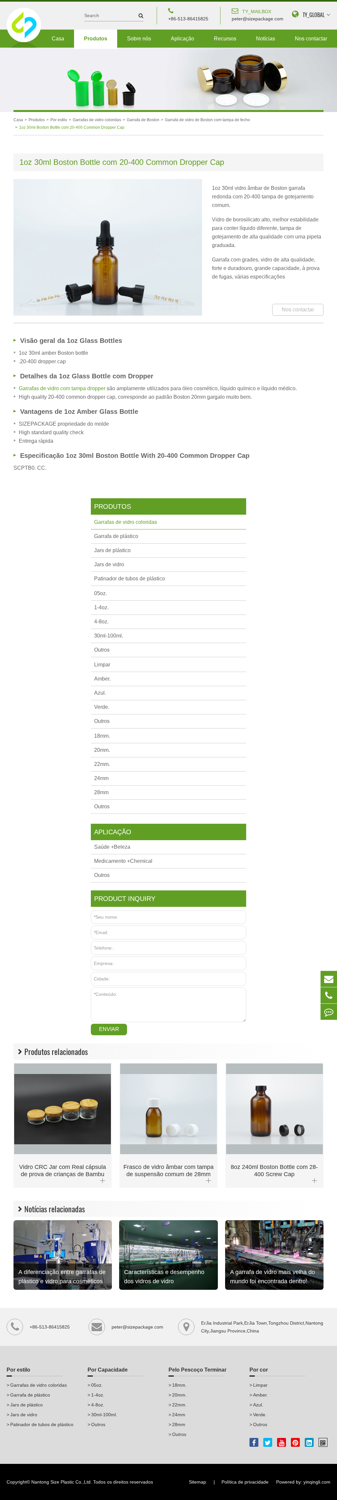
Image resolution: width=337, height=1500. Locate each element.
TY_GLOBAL (313, 14)
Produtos (95, 38)
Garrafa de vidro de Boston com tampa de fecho (207, 120)
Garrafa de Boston (143, 120)
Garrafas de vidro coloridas (97, 120)
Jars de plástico (112, 550)
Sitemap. (198, 1482)
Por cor (258, 1370)
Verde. (101, 707)
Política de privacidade (245, 1482)
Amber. (102, 679)
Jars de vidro (109, 564)
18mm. (102, 736)
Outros (102, 650)
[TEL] (329, 995)
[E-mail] (329, 979)
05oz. (100, 593)
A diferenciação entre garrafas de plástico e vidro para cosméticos (62, 1277)
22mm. (102, 764)
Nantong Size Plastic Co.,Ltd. (61, 1482)
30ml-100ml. (108, 635)
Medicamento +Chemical (123, 861)
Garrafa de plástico (116, 536)
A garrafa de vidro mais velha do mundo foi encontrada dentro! (272, 1277)
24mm (101, 778)
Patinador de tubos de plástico (129, 578)
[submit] (137, 15)
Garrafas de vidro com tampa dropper (63, 388)
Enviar (109, 1029)
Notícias (265, 38)
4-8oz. (101, 621)
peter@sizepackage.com (257, 15)
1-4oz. (101, 607)
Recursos (225, 38)
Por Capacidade (108, 1370)
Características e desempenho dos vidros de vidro (164, 1277)
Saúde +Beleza (112, 847)
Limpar (102, 664)
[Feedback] (329, 1012)
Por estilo (58, 120)
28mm (101, 792)
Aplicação (182, 38)
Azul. (100, 693)
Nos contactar (311, 38)
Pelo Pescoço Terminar (197, 1370)
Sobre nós (139, 38)
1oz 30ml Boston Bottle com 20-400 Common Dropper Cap (71, 127)
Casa (58, 38)
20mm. (102, 750)
